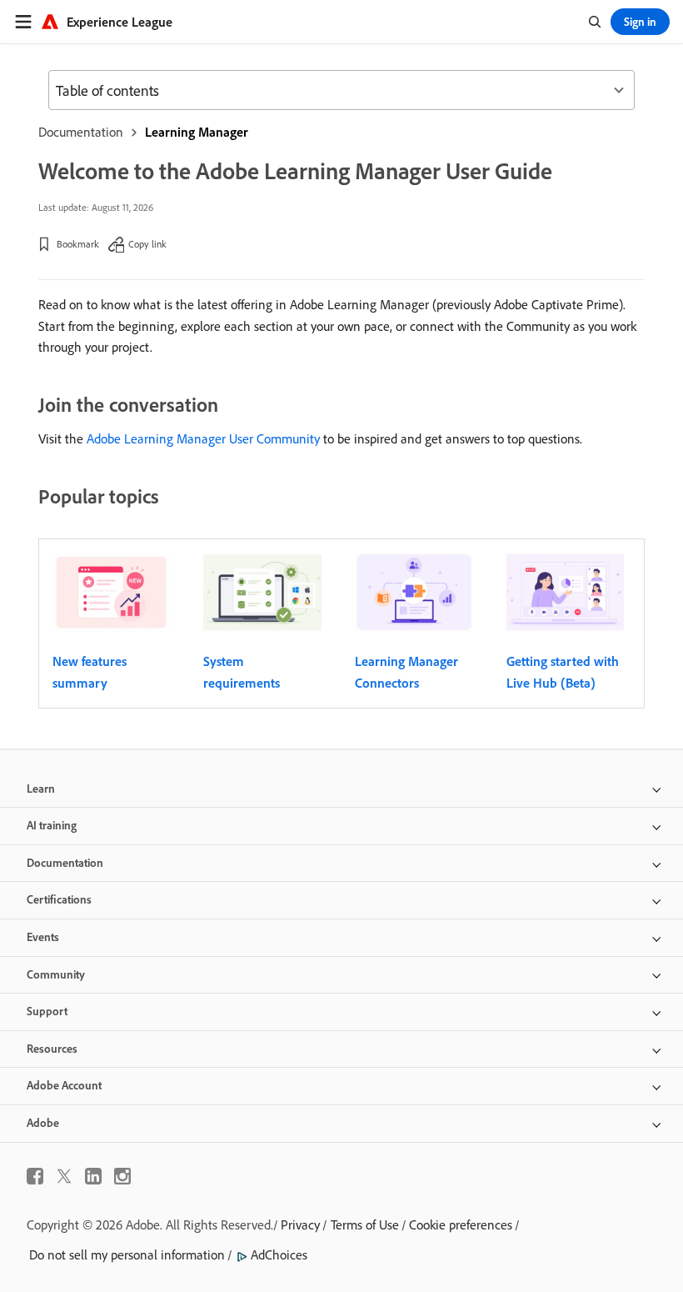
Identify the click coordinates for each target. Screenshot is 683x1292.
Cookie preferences (460, 1224)
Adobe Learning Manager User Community (203, 438)
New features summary (89, 672)
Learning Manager (196, 131)
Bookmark (78, 244)
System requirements (241, 672)
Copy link (147, 244)
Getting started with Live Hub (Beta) (562, 672)
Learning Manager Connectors (406, 672)
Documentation (80, 131)
